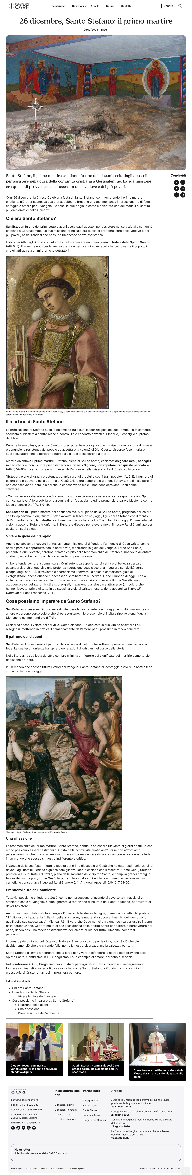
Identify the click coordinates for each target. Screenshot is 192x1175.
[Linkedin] (182, 188)
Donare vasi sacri (64, 1114)
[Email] (176, 188)
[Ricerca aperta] (180, 6)
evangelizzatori (32, 584)
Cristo (45, 516)
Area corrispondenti (78, 1168)
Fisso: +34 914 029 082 (24, 1104)
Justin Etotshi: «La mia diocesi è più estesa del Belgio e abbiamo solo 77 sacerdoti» (95, 1069)
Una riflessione (29, 1009)
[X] (176, 182)
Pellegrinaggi (90, 1100)
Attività (95, 5)
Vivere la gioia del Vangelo (37, 996)
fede (93, 609)
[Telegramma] (182, 195)
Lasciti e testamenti (65, 1119)
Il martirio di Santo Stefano (31, 992)
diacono (76, 625)
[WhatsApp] (176, 195)
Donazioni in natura (66, 1109)
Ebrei (15, 438)
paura (95, 902)
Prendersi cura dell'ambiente (38, 1013)
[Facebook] (182, 182)
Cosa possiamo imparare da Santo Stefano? (43, 1000)
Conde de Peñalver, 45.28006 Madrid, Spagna (24, 1116)
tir (27, 202)
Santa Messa (90, 1110)
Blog (104, 29)
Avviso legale (16, 1168)
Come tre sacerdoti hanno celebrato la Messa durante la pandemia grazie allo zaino (158, 1073)
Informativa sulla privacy (36, 1168)
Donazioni (78, 5)
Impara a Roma (91, 1115)
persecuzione (122, 644)
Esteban (18, 226)
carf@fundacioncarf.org (24, 1099)
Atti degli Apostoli (33, 242)
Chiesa (41, 197)
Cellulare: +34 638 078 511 (26, 1109)
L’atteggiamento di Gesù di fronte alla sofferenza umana (142, 1111)
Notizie (110, 5)
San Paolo (134, 548)
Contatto (126, 5)
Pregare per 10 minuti (95, 1120)
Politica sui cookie (58, 1168)
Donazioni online (64, 1104)
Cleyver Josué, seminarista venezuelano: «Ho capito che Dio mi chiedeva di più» (33, 1069)
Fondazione (58, 5)
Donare (168, 5)
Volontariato (90, 1105)
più (22, 202)
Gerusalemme (32, 231)
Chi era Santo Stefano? (28, 988)
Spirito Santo (111, 512)
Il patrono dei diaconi (33, 1005)
